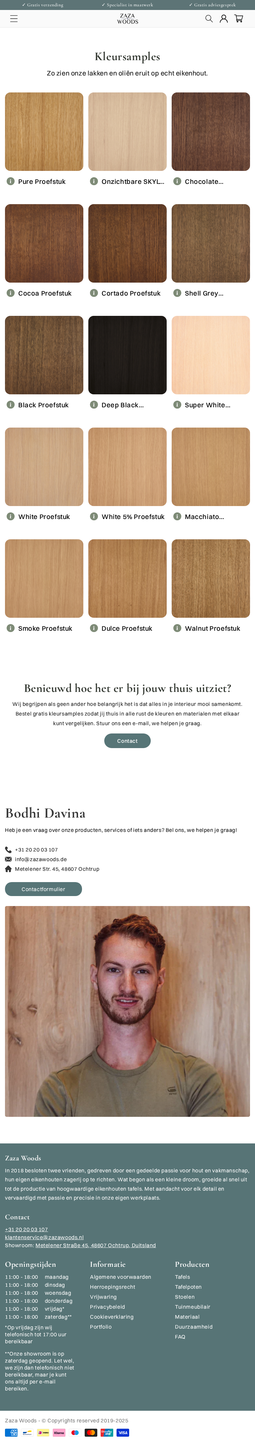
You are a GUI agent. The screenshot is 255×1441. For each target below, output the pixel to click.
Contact (127, 740)
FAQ (180, 1336)
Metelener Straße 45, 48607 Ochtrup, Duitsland (96, 1245)
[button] (14, 18)
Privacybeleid (107, 1306)
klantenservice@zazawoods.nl (44, 1237)
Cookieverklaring (112, 1316)
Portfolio (101, 1326)
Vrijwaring (103, 1296)
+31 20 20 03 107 (26, 1229)
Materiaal (187, 1316)
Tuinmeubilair (193, 1306)
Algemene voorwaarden (120, 1276)
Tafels (182, 1276)
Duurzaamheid (193, 1326)
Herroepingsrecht (112, 1286)
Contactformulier (43, 889)
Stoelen (185, 1296)
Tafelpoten (188, 1286)
